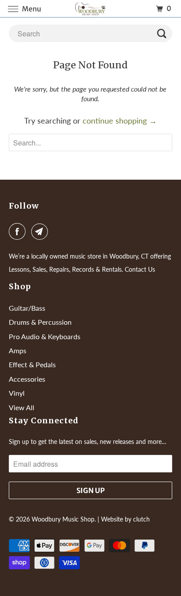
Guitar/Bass (27, 308)
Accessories (27, 379)
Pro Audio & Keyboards (44, 336)
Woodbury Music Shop (63, 519)
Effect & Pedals (32, 364)
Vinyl (17, 393)
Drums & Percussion (40, 322)
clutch (141, 519)
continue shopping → (120, 120)
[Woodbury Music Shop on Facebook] (19, 231)
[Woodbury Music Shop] (90, 8)
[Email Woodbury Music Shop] (41, 231)
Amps (17, 350)
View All (21, 407)
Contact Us (140, 269)
